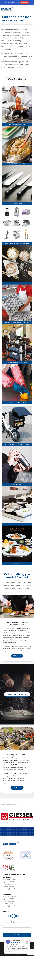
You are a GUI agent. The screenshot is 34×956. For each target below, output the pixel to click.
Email (4, 925)
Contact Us (17, 656)
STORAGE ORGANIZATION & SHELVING (17, 323)
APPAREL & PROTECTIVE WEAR (17, 402)
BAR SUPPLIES (17, 484)
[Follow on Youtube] (16, 916)
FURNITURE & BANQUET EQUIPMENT (17, 524)
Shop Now (24, 2)
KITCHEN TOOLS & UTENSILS (17, 164)
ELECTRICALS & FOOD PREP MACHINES (17, 243)
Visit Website (17, 788)
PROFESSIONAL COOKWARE (17, 124)
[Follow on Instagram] (10, 916)
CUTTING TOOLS (17, 203)
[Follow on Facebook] (5, 916)
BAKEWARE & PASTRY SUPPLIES (17, 283)
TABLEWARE (17, 564)
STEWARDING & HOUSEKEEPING (17, 362)
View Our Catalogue (17, 694)
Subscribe (17, 935)
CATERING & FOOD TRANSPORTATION (17, 444)
